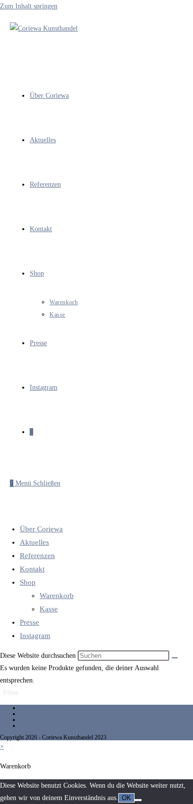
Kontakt (32, 569)
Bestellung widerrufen (46, 707)
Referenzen (37, 556)
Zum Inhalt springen (28, 6)
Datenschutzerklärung (45, 719)
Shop (28, 582)
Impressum (33, 713)
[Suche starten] (174, 658)
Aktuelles (34, 542)
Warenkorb (57, 596)
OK (126, 798)
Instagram (35, 636)
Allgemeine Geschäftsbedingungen (60, 725)
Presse (29, 622)
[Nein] (138, 800)
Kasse (49, 609)
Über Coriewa (41, 529)
